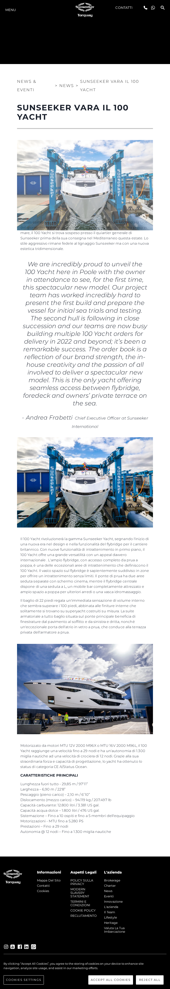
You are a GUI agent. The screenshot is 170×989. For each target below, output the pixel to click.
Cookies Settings (23, 979)
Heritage (111, 923)
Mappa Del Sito (49, 880)
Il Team (109, 912)
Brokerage (112, 880)
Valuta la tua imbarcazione (114, 930)
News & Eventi (26, 85)
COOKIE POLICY (83, 910)
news (108, 891)
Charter (110, 886)
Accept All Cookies (111, 979)
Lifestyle (110, 917)
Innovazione (113, 902)
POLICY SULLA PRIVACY (81, 882)
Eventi (109, 896)
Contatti (124, 8)
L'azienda (111, 907)
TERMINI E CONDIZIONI (80, 903)
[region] (85, 973)
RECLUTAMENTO (83, 916)
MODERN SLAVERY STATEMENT (79, 892)
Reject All (150, 979)
